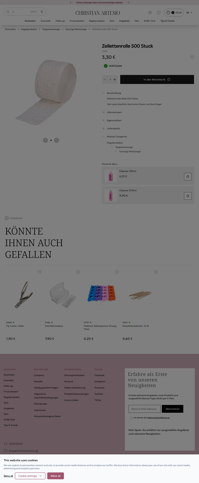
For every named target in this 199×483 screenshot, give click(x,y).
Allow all (55, 475)
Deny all (8, 475)
